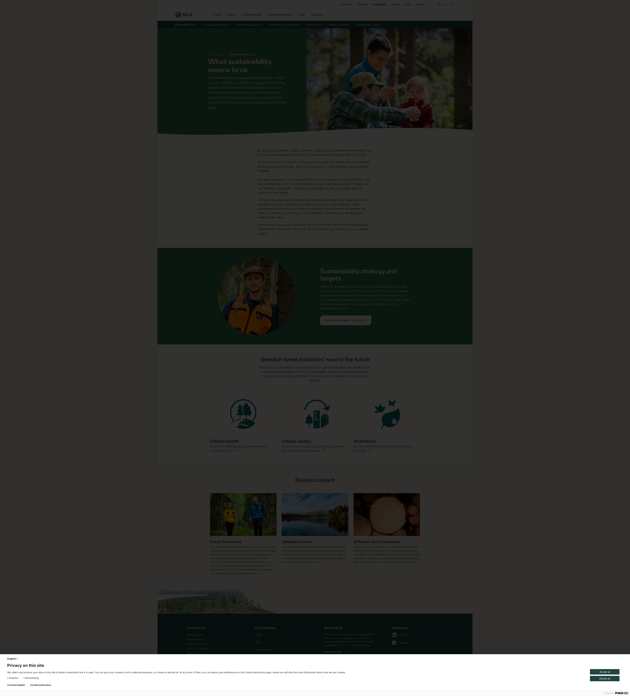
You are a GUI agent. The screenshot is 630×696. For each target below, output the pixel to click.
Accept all (604, 671)
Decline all (604, 678)
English (11, 658)
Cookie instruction (40, 685)
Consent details (16, 685)
